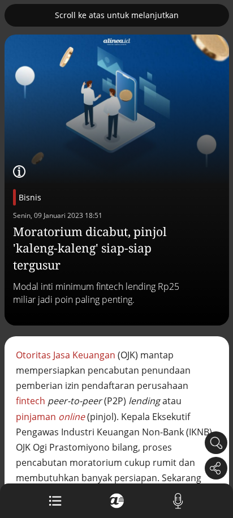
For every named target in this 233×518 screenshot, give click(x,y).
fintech (30, 401)
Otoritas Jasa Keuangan (65, 355)
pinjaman (50, 416)
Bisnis (30, 197)
